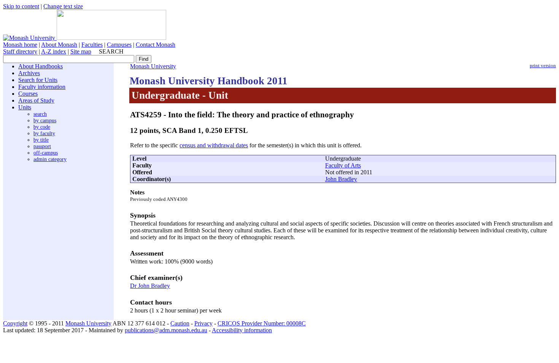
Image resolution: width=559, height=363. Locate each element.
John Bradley (341, 179)
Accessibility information (242, 330)
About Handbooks (40, 66)
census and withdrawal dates (213, 145)
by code (41, 127)
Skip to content (21, 6)
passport (42, 146)
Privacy (203, 323)
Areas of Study (36, 100)
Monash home (20, 44)
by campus (44, 120)
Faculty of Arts (343, 165)
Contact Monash (155, 44)
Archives (29, 73)
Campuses (119, 44)
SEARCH (111, 51)
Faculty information (41, 87)
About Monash (59, 44)
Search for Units (37, 80)
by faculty (44, 133)
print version (543, 65)
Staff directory (20, 51)
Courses (28, 93)
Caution (179, 323)
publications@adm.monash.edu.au (166, 330)
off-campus (45, 153)
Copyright (15, 323)
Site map (80, 51)
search (40, 114)
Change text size (63, 6)
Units (24, 107)
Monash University (153, 66)
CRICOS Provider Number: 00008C (262, 323)
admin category (50, 159)
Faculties (92, 44)
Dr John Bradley (150, 286)
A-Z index (53, 51)
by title (41, 140)
